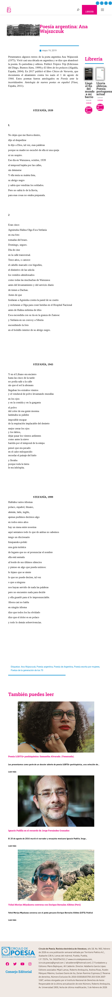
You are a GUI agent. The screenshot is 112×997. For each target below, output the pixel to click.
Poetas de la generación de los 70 (27, 670)
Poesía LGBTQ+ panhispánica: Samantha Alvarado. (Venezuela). (41, 756)
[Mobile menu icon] (102, 9)
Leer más (12, 772)
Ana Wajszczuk (28, 666)
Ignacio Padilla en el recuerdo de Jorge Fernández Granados (38, 830)
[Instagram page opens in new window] (106, 3)
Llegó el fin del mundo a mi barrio (90, 90)
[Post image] (56, 727)
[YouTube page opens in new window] (110, 3)
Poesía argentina (45, 666)
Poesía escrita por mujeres (86, 666)
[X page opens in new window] (102, 3)
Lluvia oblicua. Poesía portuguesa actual (104, 88)
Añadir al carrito (89, 110)
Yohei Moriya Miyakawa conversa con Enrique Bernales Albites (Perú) (44, 904)
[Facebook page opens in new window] (97, 3)
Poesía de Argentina (63, 666)
